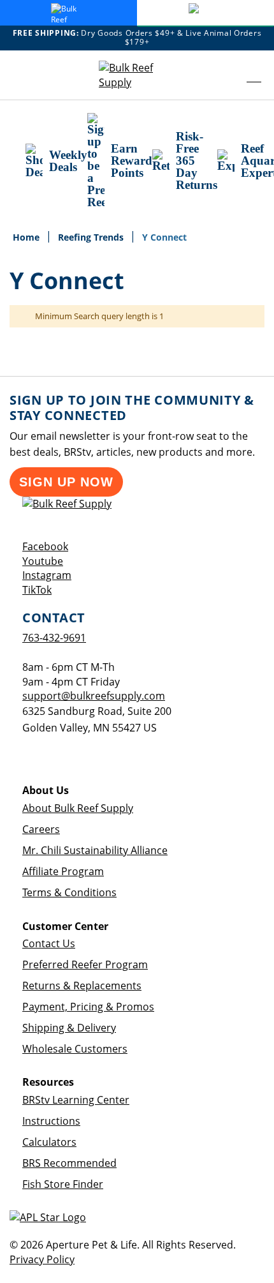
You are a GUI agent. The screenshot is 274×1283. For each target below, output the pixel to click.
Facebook (45, 546)
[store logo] (137, 75)
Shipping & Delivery (69, 1028)
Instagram (46, 575)
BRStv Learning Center (75, 1100)
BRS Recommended (69, 1163)
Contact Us (48, 943)
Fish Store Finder (62, 1184)
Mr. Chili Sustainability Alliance (95, 850)
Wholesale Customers (74, 1049)
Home (27, 237)
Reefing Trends (92, 237)
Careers (41, 829)
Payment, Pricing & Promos (88, 1007)
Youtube (42, 561)
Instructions (51, 1121)
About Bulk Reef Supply (77, 808)
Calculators (49, 1142)
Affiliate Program (63, 871)
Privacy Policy (42, 1259)
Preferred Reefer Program (85, 964)
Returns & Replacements (81, 986)
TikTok (37, 590)
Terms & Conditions (69, 892)
